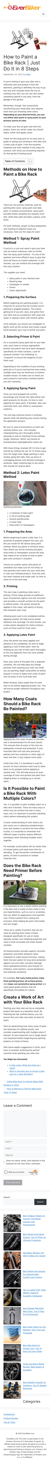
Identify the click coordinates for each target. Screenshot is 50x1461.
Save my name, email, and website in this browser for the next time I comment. (25, 1162)
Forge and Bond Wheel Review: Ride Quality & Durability (33, 1367)
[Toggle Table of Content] (28, 161)
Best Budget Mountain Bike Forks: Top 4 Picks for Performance (33, 1311)
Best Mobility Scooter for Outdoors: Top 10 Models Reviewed (35, 1385)
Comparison (9, 1414)
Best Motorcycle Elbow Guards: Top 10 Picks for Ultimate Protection (34, 1237)
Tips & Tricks (9, 1422)
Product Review (10, 1418)
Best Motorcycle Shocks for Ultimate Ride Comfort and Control (34, 1274)
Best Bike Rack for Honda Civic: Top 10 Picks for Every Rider (32, 1348)
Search (6, 1197)
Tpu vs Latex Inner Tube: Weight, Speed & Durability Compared (34, 1293)
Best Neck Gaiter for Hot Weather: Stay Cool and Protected (34, 1330)
